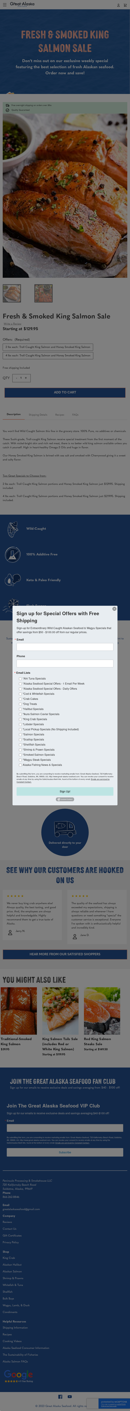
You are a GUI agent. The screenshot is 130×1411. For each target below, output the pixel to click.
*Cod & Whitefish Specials (38, 694)
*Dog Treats (30, 704)
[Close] (114, 609)
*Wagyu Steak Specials (37, 760)
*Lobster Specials (33, 724)
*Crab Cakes (30, 699)
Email (20, 639)
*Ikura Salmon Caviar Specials (41, 714)
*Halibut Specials (33, 709)
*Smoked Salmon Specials (39, 755)
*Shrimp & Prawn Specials (39, 749)
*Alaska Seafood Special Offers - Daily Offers (50, 689)
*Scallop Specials (33, 739)
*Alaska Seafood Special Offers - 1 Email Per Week (53, 683)
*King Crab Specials (35, 719)
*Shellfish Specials (34, 744)
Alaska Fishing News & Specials (42, 765)
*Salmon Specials (33, 734)
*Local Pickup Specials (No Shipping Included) (51, 729)
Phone (21, 656)
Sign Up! (65, 791)
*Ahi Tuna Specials (34, 678)
